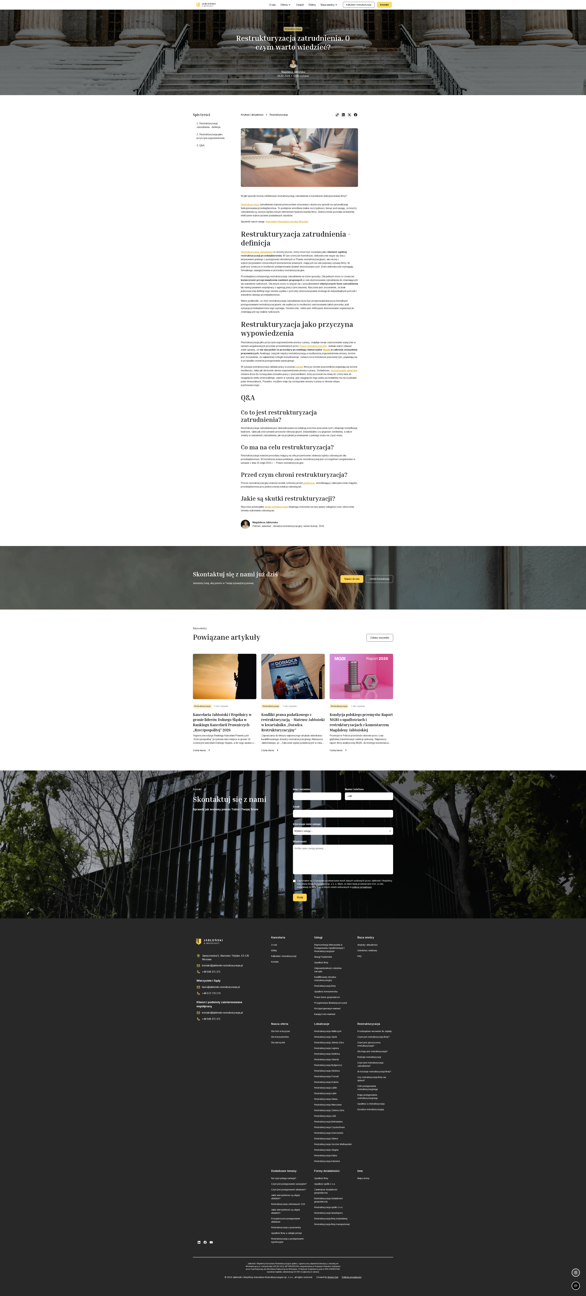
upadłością (309, 483)
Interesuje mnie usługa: (307, 824)
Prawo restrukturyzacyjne (313, 346)
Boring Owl (333, 1277)
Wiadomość (300, 841)
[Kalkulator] (576, 1273)
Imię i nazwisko (302, 789)
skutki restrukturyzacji (276, 507)
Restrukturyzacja (250, 204)
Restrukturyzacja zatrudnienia (257, 252)
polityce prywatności (362, 887)
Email (296, 806)
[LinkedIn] (199, 1242)
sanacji (299, 367)
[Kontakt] (576, 1286)
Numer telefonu (354, 789)
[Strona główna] (206, 5)
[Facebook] (205, 1242)
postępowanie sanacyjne (344, 370)
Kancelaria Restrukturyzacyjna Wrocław (287, 221)
